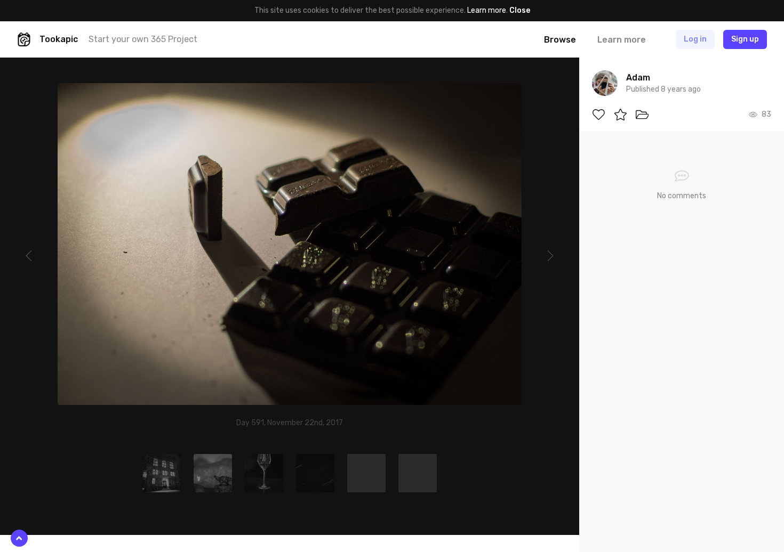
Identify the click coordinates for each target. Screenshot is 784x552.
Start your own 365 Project (143, 39)
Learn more (486, 10)
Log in (695, 39)
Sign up (745, 39)
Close (519, 10)
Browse (560, 40)
